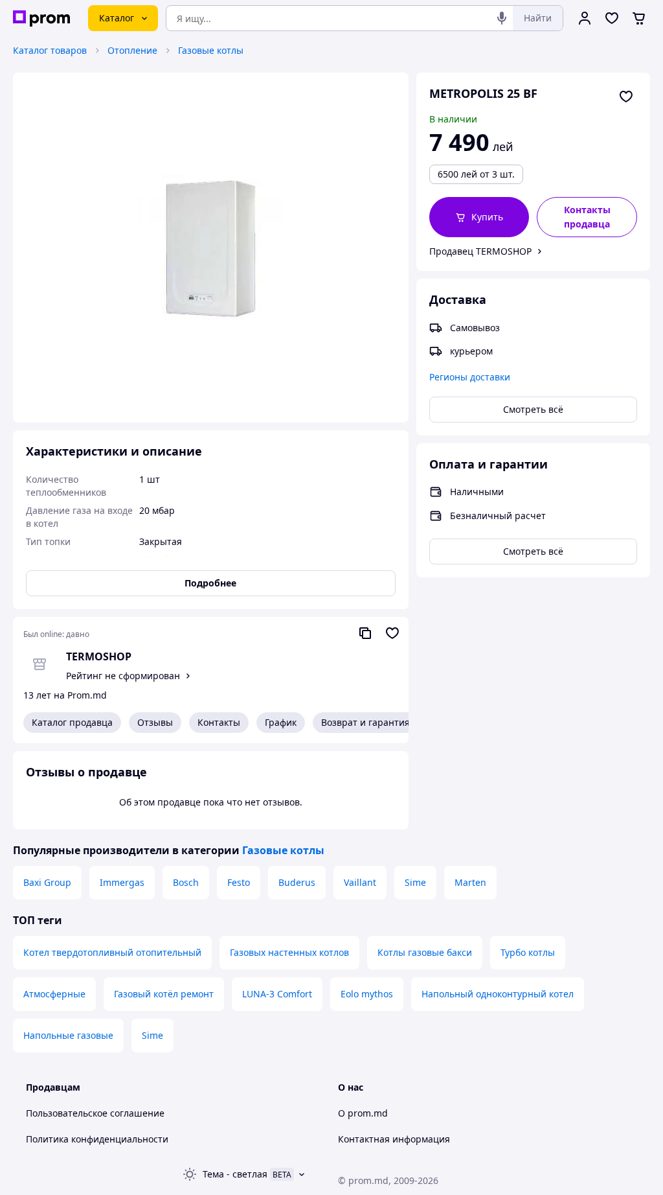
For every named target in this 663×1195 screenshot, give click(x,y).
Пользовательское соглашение (95, 1113)
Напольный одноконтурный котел (497, 994)
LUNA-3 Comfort (277, 994)
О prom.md (363, 1113)
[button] (479, 217)
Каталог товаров (50, 50)
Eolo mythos (367, 994)
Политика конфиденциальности (97, 1139)
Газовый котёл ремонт (164, 994)
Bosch (186, 882)
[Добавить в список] (626, 97)
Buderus (296, 882)
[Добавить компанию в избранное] (392, 633)
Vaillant (360, 882)
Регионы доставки (469, 377)
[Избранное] (612, 18)
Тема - (235, 1174)
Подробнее (210, 583)
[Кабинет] (585, 18)
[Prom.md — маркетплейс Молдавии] (41, 18)
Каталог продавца (72, 722)
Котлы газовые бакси (424, 952)
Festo (238, 882)
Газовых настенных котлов (289, 952)
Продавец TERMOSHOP (480, 251)
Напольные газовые (68, 1035)
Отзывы (155, 722)
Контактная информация (394, 1139)
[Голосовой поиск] (502, 18)
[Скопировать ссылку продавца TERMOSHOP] (365, 633)
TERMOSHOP (98, 656)
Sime (415, 882)
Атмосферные (54, 994)
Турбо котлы (527, 952)
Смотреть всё (533, 409)
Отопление (132, 50)
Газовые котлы (210, 50)
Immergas (122, 882)
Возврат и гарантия (365, 722)
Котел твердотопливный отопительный (112, 952)
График (281, 722)
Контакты (218, 722)
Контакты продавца (587, 216)
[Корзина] (639, 18)
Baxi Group (47, 882)
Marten (470, 882)
